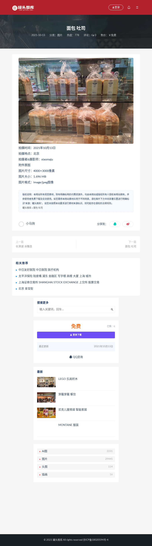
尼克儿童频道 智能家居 (72, 409)
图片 (59, 35)
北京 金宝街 (26, 288)
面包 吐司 (38, 208)
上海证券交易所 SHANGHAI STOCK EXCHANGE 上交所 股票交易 (59, 282)
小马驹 (30, 223)
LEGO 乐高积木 (68, 379)
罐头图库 (26, 208)
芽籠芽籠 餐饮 (67, 394)
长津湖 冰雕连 (24, 246)
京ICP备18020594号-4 (95, 540)
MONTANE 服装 (68, 425)
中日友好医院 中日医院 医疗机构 (39, 269)
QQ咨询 (77, 357)
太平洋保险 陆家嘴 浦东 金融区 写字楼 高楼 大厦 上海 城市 (55, 276)
